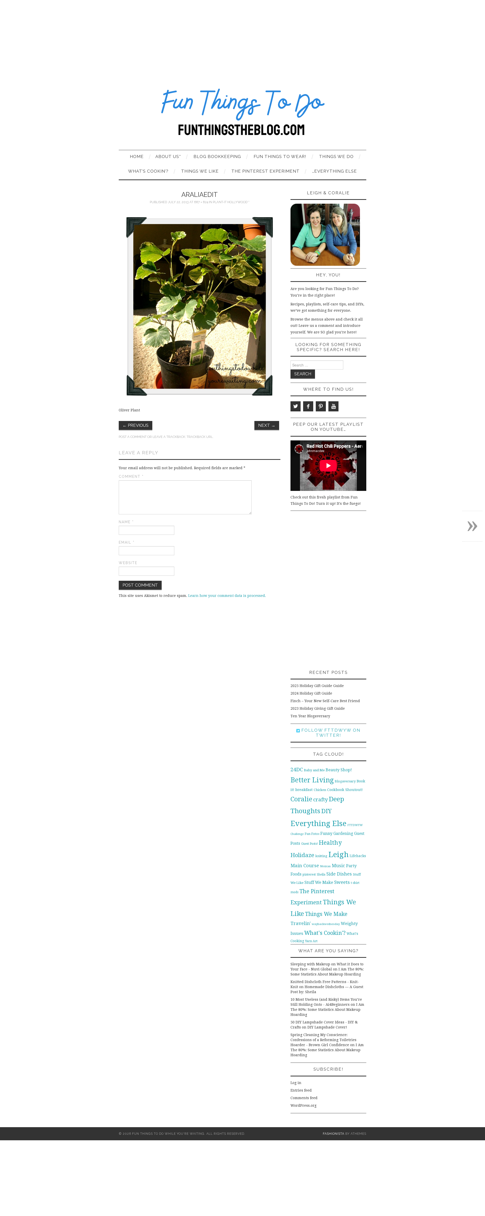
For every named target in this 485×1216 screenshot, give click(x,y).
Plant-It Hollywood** (231, 202)
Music (338, 865)
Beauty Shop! (339, 770)
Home (137, 156)
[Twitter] (295, 406)
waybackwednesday (326, 924)
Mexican (325, 866)
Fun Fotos (312, 834)
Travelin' (300, 923)
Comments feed (304, 1098)
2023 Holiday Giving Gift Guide (317, 708)
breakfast (304, 789)
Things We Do (336, 156)
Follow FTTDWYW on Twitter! (330, 733)
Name (126, 522)
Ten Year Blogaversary (310, 716)
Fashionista (333, 1133)
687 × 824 (201, 202)
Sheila (321, 874)
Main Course (304, 865)
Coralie (301, 799)
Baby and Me (314, 770)
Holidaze (302, 855)
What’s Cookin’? (148, 171)
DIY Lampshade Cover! (327, 1027)
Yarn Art (311, 941)
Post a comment (133, 437)
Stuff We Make (318, 882)
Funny (326, 833)
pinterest (309, 874)
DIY (326, 811)
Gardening (343, 833)
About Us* (168, 156)
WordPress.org (303, 1105)
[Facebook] (308, 406)
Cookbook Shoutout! (345, 790)
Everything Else (318, 823)
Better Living (312, 780)
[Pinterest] (321, 406)
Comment (131, 476)
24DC (296, 769)
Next (266, 425)
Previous (136, 425)
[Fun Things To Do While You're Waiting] (242, 115)
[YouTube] (333, 406)
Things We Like (200, 171)
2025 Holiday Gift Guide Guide (317, 686)
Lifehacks (358, 856)
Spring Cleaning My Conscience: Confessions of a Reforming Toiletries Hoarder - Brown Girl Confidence (323, 1040)
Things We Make (326, 914)
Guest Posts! (309, 843)
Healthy (330, 842)
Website (128, 563)
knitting (321, 856)
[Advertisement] (242, 38)
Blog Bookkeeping (217, 156)
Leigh (338, 854)
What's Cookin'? (325, 933)
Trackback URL (200, 437)
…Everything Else (334, 171)
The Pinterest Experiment (265, 171)
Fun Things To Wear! (280, 156)
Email (127, 542)
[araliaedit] (199, 306)
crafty (320, 800)
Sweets (342, 882)
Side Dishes (339, 874)
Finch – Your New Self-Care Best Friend (325, 701)
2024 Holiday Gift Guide (311, 693)
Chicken (320, 790)
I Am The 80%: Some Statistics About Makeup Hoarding (327, 1009)
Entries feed (301, 1090)
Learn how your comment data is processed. (227, 596)
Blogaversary (345, 781)
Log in (295, 1083)
